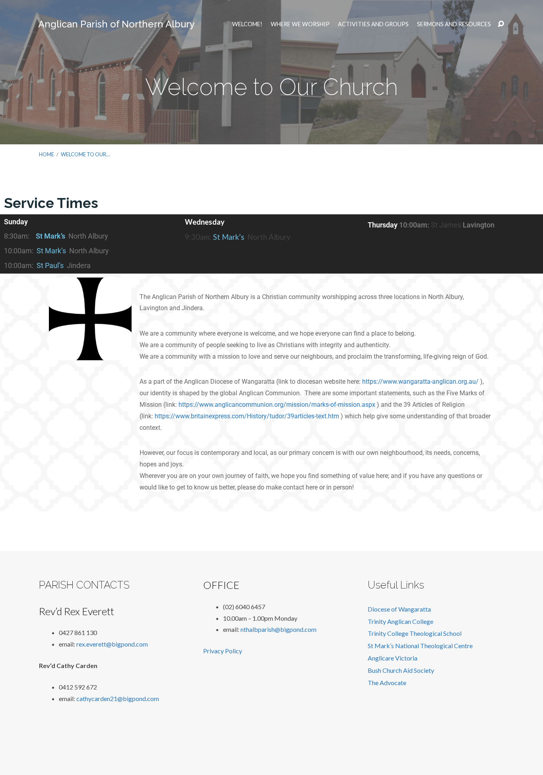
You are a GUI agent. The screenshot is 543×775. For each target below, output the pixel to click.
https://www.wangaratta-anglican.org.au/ (420, 381)
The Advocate (387, 682)
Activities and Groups (373, 24)
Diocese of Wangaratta (399, 609)
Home (46, 154)
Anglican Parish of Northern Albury (116, 24)
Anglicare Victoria (392, 658)
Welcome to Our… (85, 154)
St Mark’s (50, 236)
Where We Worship (300, 24)
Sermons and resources (454, 24)
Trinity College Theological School (415, 633)
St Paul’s (50, 265)
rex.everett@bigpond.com (112, 644)
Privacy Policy (222, 651)
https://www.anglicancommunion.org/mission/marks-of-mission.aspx (276, 404)
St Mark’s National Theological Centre (420, 645)
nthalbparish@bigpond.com (278, 629)
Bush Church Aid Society (401, 670)
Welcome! (247, 24)
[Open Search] (501, 24)
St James (446, 225)
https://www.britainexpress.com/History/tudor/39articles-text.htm (247, 416)
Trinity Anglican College (400, 621)
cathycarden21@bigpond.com (117, 698)
